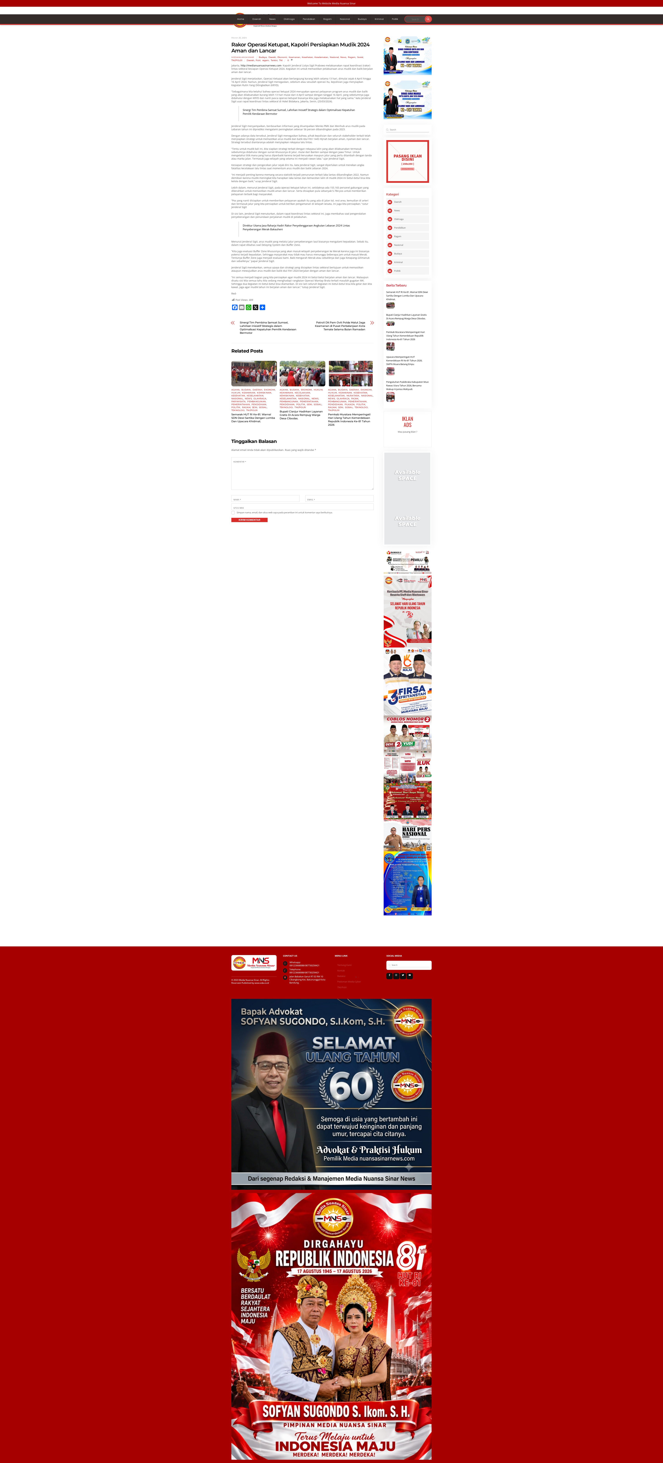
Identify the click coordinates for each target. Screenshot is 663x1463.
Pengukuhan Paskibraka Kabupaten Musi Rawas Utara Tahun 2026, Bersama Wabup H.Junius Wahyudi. (407, 385)
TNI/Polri (342, 987)
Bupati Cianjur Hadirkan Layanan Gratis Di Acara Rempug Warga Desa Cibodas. (301, 415)
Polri (258, 60)
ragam (265, 60)
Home (240, 19)
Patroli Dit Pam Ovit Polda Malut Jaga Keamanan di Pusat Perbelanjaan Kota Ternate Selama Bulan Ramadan (340, 326)
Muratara (353, 395)
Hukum (235, 392)
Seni (254, 407)
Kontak (341, 970)
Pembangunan (256, 401)
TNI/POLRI (236, 60)
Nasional (345, 19)
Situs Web (238, 508)
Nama (237, 499)
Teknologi (237, 410)
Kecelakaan (302, 392)
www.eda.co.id (261, 982)
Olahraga (289, 19)
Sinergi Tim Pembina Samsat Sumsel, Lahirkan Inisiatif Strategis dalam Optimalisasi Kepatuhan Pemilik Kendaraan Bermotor (268, 327)
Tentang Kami (344, 965)
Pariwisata (238, 401)
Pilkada (350, 404)
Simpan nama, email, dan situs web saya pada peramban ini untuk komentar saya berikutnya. (285, 512)
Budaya (362, 19)
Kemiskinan (264, 392)
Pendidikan (309, 19)
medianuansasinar (242, 57)
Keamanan (294, 57)
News (272, 19)
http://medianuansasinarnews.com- (261, 65)
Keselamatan (321, 57)
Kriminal (379, 19)
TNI (281, 60)
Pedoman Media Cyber (349, 981)
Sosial (360, 57)
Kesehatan (307, 57)
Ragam (327, 19)
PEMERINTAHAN (240, 404)
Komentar (239, 461)
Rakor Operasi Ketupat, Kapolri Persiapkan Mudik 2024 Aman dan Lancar (300, 47)
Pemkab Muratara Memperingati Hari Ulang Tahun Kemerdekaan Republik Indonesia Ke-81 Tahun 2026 (349, 419)
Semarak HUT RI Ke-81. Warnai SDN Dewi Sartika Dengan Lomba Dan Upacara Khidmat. (253, 418)
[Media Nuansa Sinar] (257, 27)
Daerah (256, 19)
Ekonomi (282, 57)
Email (311, 499)
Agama (235, 389)
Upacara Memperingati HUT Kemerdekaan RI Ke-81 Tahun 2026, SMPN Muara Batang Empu (404, 360)
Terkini (274, 60)
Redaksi (341, 976)
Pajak (354, 398)
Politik (395, 19)
